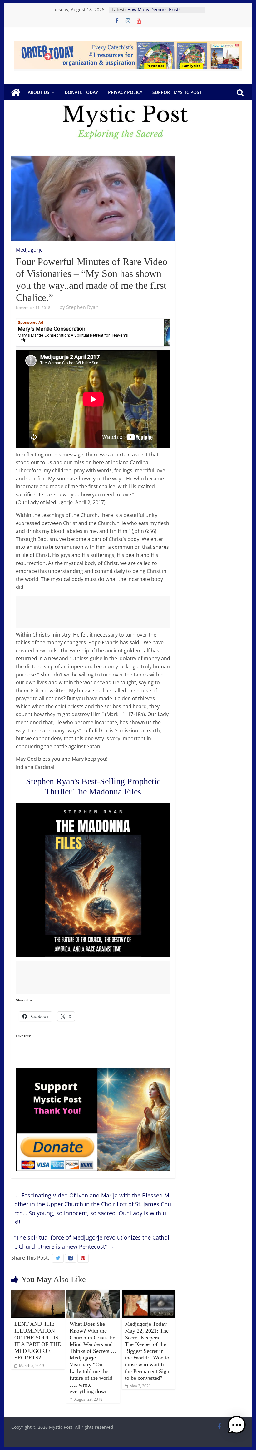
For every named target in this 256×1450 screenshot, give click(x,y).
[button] (237, 1428)
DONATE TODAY (81, 92)
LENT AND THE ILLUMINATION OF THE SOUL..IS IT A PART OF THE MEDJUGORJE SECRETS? (37, 1341)
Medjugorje (29, 249)
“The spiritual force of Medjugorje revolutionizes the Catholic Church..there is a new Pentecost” (92, 1242)
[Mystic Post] (15, 92)
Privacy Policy (125, 92)
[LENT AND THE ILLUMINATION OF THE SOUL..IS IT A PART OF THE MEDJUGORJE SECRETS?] (38, 1293)
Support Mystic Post (177, 92)
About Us (38, 92)
